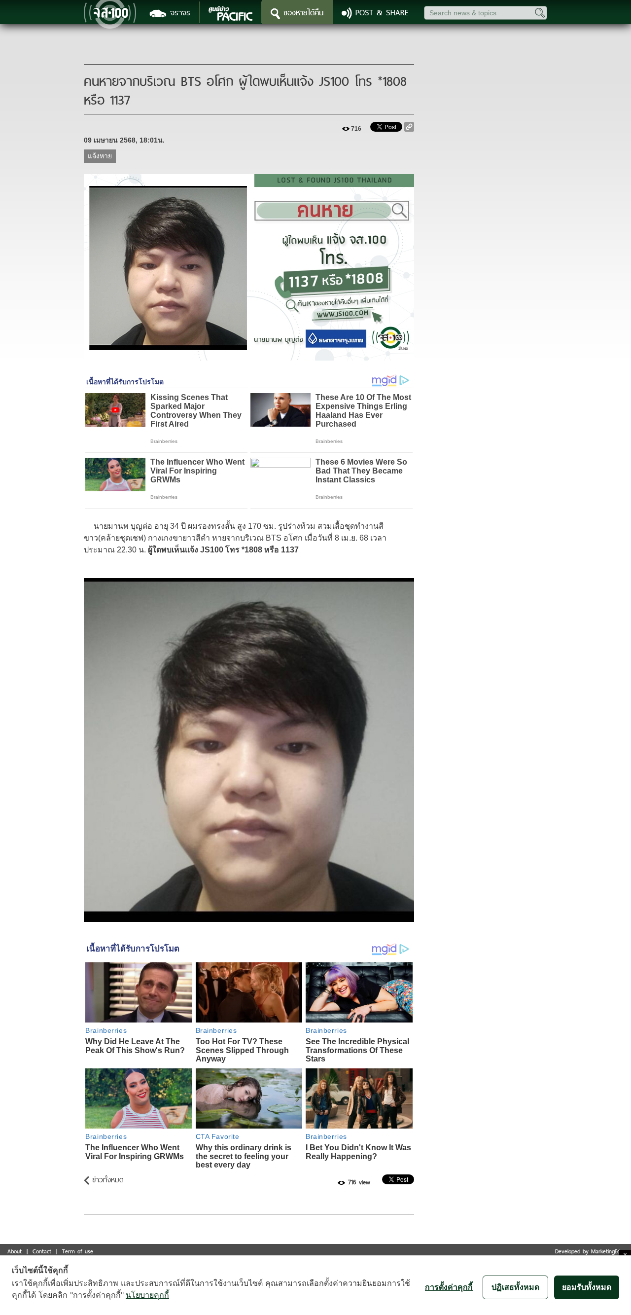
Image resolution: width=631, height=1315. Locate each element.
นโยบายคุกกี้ (147, 1295)
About (14, 1251)
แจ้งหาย (100, 156)
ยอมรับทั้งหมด (586, 1287)
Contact (42, 1251)
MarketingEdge (608, 1251)
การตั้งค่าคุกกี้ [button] (449, 1287)
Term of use (77, 1251)
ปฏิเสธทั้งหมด (515, 1287)
